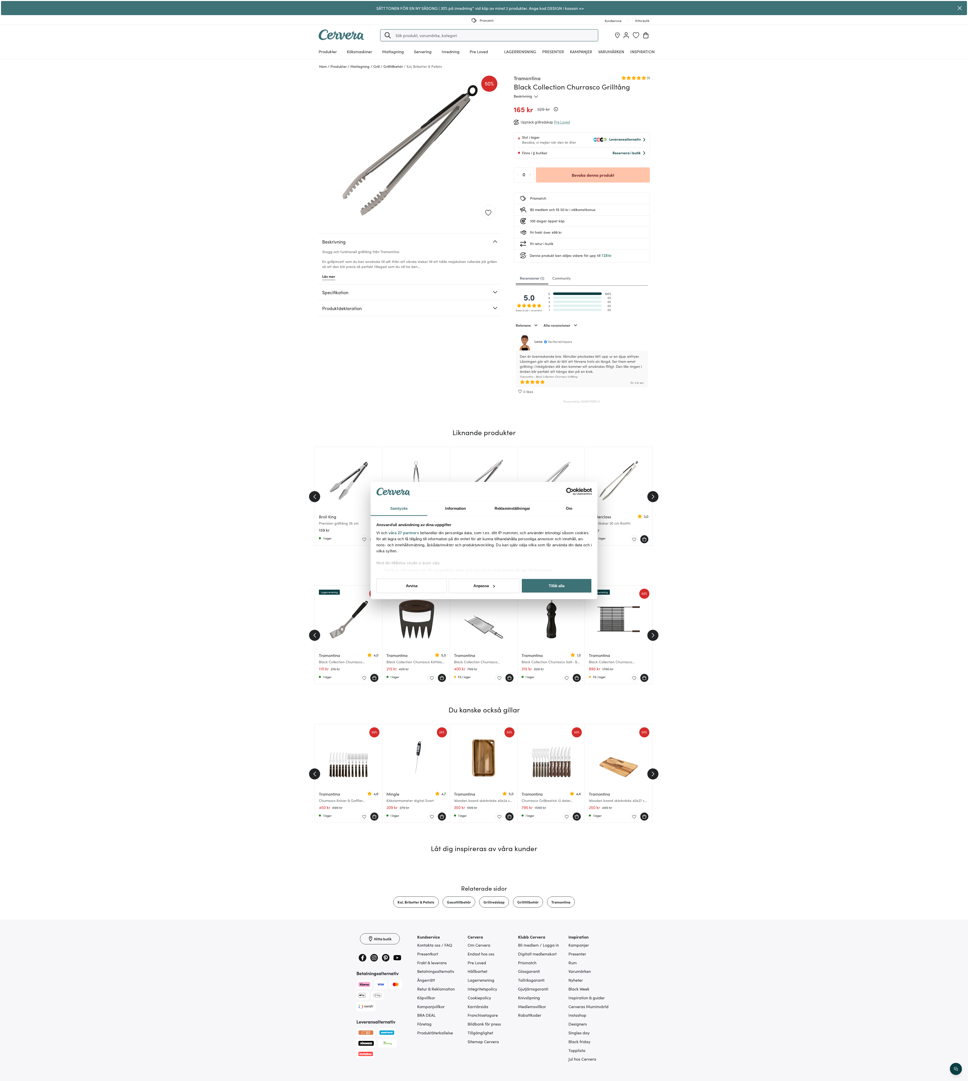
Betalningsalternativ (435, 971)
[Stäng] (959, 8)
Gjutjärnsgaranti (533, 989)
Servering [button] (423, 51)
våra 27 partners (403, 532)
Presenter (577, 953)
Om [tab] (569, 508)
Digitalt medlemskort (537, 953)
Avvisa (411, 586)
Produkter (328, 51)
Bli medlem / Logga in (538, 945)
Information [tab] (455, 508)
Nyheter (575, 980)
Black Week (578, 989)
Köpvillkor (426, 997)
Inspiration (642, 51)
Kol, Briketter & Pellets (416, 902)
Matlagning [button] (393, 51)
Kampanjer (581, 51)
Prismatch (527, 962)
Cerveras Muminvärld (588, 1006)
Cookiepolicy (479, 997)
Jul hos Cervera (582, 1059)
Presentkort (427, 953)
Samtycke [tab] (399, 508)
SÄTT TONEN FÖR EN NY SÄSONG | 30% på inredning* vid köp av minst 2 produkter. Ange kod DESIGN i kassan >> (480, 8)
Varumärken (611, 51)
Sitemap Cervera (483, 1041)
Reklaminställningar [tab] (512, 508)
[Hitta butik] (617, 35)
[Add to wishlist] (488, 212)
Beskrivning (523, 96)
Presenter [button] (553, 51)
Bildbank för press (484, 1024)
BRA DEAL (426, 1015)
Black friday (579, 1041)
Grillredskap (494, 902)
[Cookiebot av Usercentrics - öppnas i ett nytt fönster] (570, 491)
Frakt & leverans (432, 962)
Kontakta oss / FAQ (434, 945)
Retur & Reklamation (436, 989)
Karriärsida (478, 1006)
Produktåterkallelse (435, 1032)
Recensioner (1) (532, 278)
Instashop (577, 1015)
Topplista (576, 1050)
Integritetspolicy (482, 989)
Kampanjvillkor (431, 1006)
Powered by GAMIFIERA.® (581, 401)
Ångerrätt (426, 980)
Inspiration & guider (586, 997)
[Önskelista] (636, 35)
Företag (424, 1024)
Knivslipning (529, 997)
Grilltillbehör (528, 902)
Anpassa (481, 586)
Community (561, 278)
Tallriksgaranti (531, 980)
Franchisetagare (483, 1015)
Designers (577, 1024)
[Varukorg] (645, 35)
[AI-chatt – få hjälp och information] (956, 1069)
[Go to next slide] (652, 496)
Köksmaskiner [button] (359, 51)
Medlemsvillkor (532, 1006)
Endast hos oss (481, 953)
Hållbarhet (477, 971)
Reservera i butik (627, 152)
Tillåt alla (556, 586)
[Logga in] (626, 35)
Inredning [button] (451, 51)
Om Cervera (479, 945)
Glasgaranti (529, 971)
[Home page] (341, 38)
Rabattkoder (529, 1015)
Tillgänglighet (480, 1032)
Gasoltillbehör (459, 902)
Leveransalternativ (625, 139)
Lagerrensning (520, 51)
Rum (572, 962)
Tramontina (560, 902)
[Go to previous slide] (314, 496)
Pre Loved (479, 51)
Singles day (579, 1032)
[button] (387, 35)
